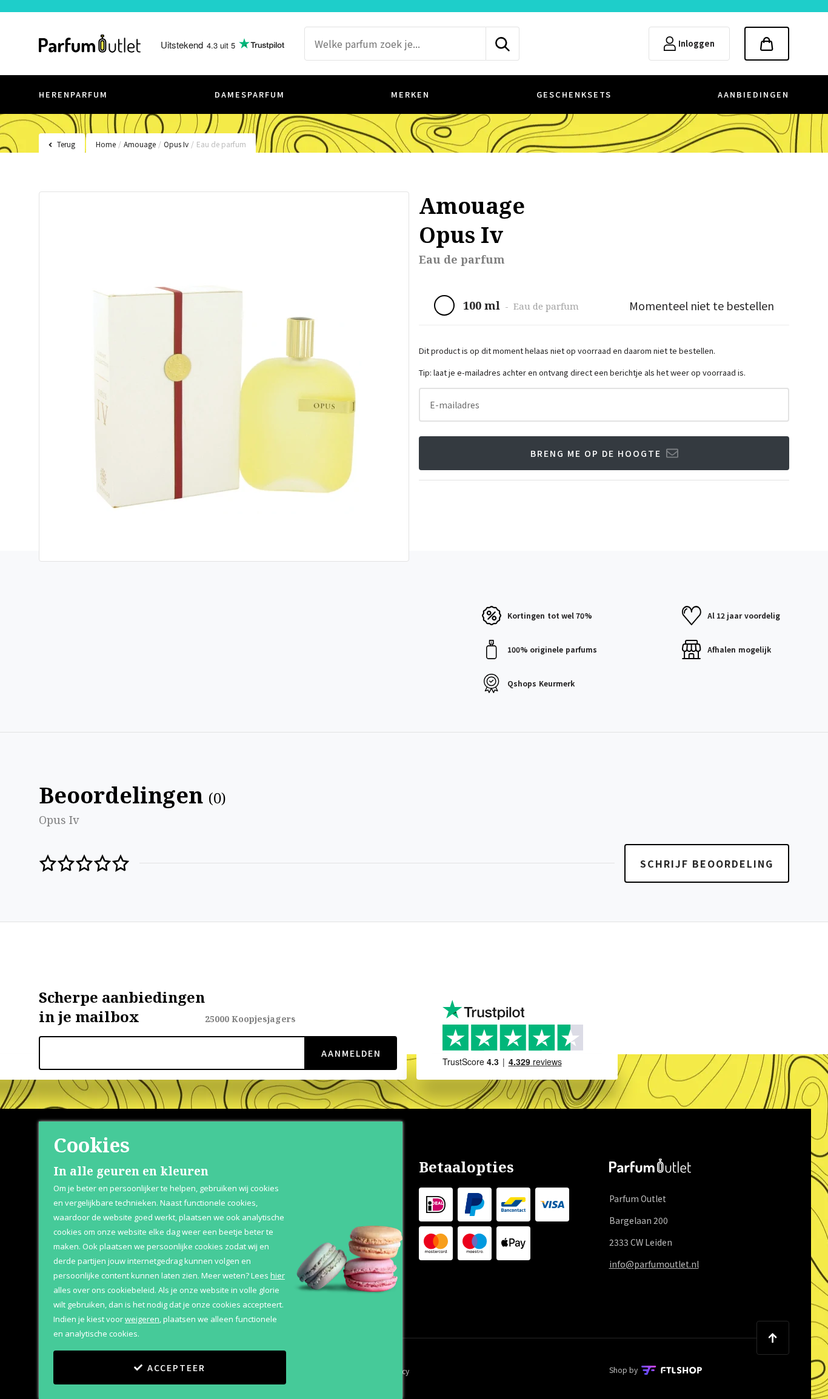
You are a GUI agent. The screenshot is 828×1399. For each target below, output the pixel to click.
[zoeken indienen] (502, 44)
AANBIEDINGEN (753, 94)
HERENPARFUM (73, 94)
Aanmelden (351, 1053)
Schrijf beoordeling (706, 863)
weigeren (142, 1319)
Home (106, 144)
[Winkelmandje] (766, 44)
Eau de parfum (221, 144)
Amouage (140, 144)
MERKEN (410, 94)
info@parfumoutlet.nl (654, 1264)
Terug (66, 144)
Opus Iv (176, 144)
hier (277, 1275)
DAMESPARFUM (250, 94)
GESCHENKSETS (574, 94)
